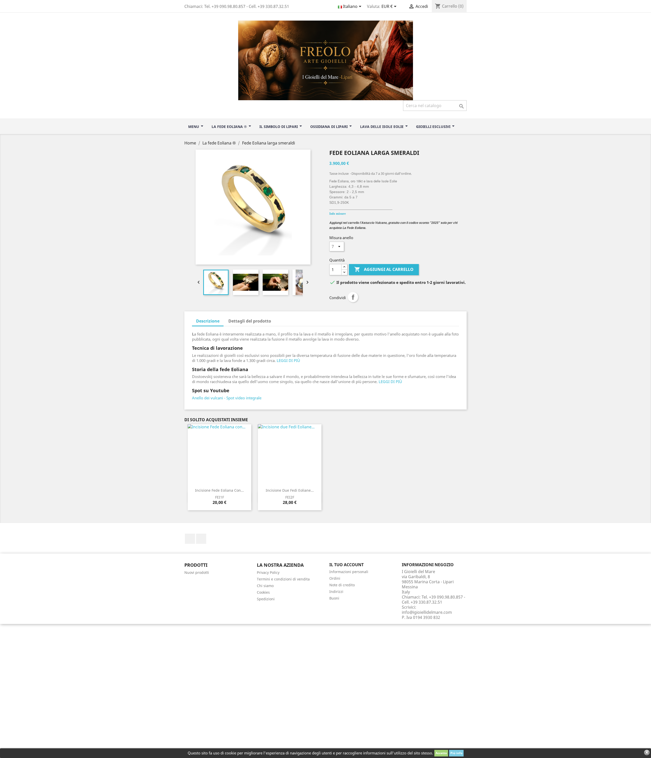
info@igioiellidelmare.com (427, 612)
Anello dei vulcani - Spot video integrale (226, 397)
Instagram (201, 539)
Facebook (190, 539)
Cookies (263, 592)
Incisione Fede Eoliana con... (219, 490)
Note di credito (342, 584)
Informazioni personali (348, 571)
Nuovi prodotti (196, 572)
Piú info (456, 753)
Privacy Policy (268, 572)
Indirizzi (336, 591)
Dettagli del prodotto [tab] (249, 321)
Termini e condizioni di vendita (283, 579)
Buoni (334, 598)
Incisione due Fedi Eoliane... (290, 490)
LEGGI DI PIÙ (288, 360)
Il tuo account (346, 564)
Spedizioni (266, 598)
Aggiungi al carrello (383, 269)
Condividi (353, 297)
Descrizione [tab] (207, 321)
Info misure (337, 213)
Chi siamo (265, 585)
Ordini (334, 578)
